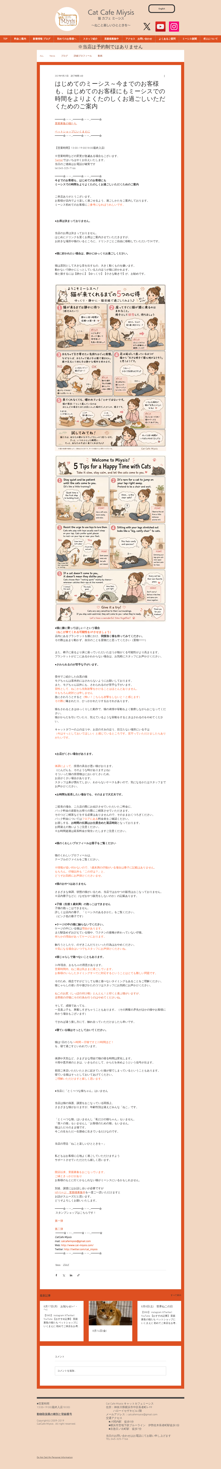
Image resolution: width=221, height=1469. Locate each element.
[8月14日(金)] (110, 1313)
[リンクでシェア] (78, 1275)
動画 (100, 56)
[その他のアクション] (164, 76)
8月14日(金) (99, 1331)
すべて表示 (176, 1295)
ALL (42, 56)
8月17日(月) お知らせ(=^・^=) (61, 1308)
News (52, 56)
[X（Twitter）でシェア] (63, 1275)
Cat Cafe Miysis (111, 12)
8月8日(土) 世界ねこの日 (157, 1306)
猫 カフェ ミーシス (111, 18)
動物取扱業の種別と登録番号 (54, 1414)
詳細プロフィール (83, 56)
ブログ (64, 56)
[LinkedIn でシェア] (71, 1275)
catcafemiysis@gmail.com (142, 1414)
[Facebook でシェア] (56, 1275)
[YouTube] (160, 27)
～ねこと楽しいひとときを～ (110, 25)
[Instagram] (174, 27)
